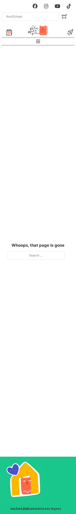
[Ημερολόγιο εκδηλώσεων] (9, 32)
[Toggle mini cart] (64, 16)
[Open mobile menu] (38, 41)
